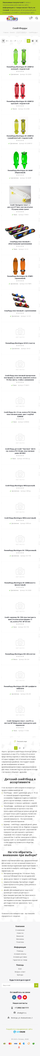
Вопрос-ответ (20, 972)
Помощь (20, 951)
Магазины (20, 939)
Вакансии (20, 936)
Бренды (20, 975)
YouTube (25, 997)
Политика (20, 942)
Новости (20, 933)
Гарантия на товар (20, 960)
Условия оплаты (20, 954)
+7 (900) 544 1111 (22, 1008)
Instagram (19, 997)
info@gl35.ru (21, 1013)
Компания (20, 926)
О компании (20, 930)
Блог (20, 969)
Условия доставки (20, 957)
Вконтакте (14, 997)
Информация (20, 947)
